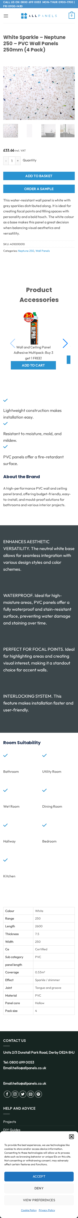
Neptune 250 (26, 250)
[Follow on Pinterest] (38, 1094)
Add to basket (38, 176)
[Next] (68, 93)
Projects (9, 1121)
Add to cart (33, 365)
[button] (71, 1137)
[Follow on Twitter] (22, 1094)
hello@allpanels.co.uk (29, 1068)
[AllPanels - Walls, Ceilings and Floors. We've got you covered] (39, 16)
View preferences (39, 1200)
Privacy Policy (47, 1210)
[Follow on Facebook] (7, 1094)
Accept (39, 1176)
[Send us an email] (30, 1094)
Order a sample (39, 189)
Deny (39, 1188)
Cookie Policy (29, 1210)
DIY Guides (11, 1130)
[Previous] (10, 93)
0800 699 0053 (31, 2)
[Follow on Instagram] (15, 1094)
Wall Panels (43, 250)
